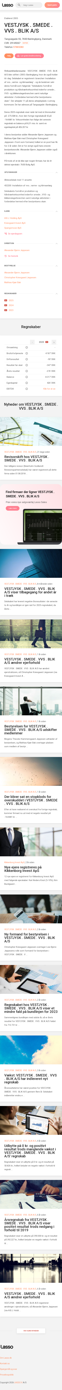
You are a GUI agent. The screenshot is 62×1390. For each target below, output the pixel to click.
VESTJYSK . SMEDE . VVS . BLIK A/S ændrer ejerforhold (29, 661)
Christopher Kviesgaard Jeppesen (20, 277)
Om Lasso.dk (6, 1358)
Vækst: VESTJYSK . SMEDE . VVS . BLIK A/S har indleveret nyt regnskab (30, 1078)
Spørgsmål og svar (8, 1369)
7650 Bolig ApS (27, 164)
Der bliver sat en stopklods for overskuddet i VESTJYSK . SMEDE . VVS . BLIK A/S (31, 800)
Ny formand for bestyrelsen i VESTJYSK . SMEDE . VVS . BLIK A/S (29, 937)
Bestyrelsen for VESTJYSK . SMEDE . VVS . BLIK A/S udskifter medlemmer (30, 729)
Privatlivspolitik (7, 1375)
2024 (9, 305)
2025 (9, 300)
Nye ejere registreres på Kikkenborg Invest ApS (23, 869)
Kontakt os (5, 1363)
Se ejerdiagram (15, 233)
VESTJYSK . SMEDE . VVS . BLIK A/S (20, 452)
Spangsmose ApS (12, 228)
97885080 (18, 47)
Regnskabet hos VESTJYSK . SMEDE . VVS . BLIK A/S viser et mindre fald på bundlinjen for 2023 (31, 1008)
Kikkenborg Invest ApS (14, 862)
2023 (9, 310)
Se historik (13, 256)
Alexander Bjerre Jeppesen (40, 134)
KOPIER (25, 43)
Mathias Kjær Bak (12, 138)
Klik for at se (49, 389)
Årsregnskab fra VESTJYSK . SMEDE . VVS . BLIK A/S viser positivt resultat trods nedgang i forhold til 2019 (29, 1225)
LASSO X (18, 1382)
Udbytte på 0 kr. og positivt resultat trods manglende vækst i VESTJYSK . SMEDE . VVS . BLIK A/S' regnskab (30, 1151)
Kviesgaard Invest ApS (15, 223)
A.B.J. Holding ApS (13, 218)
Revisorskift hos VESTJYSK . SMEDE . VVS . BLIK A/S (26, 458)
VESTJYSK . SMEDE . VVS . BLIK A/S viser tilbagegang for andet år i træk (30, 592)
